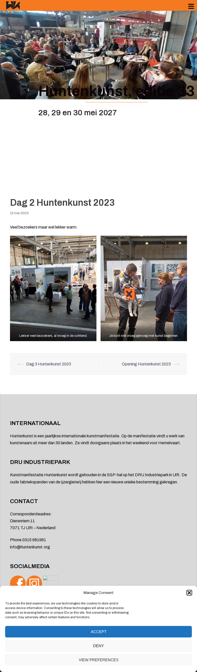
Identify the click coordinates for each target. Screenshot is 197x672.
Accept (98, 632)
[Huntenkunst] (13, 5)
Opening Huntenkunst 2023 (146, 364)
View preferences (99, 660)
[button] (189, 592)
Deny (98, 646)
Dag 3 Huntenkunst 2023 (48, 364)
